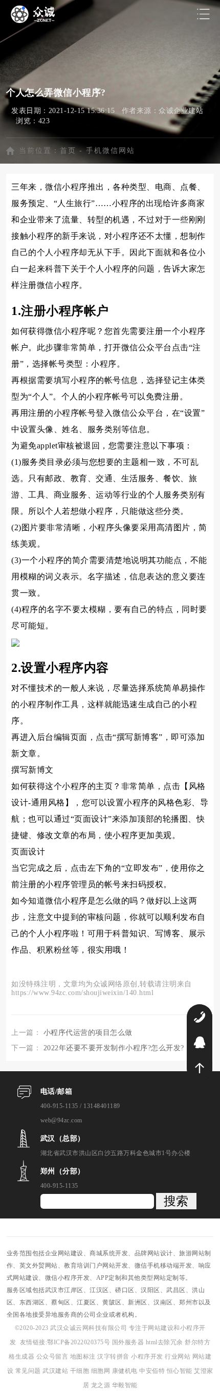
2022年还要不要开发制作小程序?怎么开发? (113, 1048)
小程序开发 (148, 1356)
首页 (68, 150)
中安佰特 (152, 1370)
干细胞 (80, 1370)
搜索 (176, 1201)
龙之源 (101, 1385)
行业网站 (178, 1356)
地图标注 (84, 1356)
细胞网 (101, 1370)
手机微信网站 (110, 150)
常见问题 (29, 1370)
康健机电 (125, 1370)
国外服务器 (129, 1342)
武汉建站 (55, 1370)
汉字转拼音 (114, 1356)
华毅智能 (125, 1385)
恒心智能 (179, 1370)
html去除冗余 (165, 1342)
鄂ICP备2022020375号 (79, 1342)
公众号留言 (53, 1356)
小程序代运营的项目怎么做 (88, 1032)
